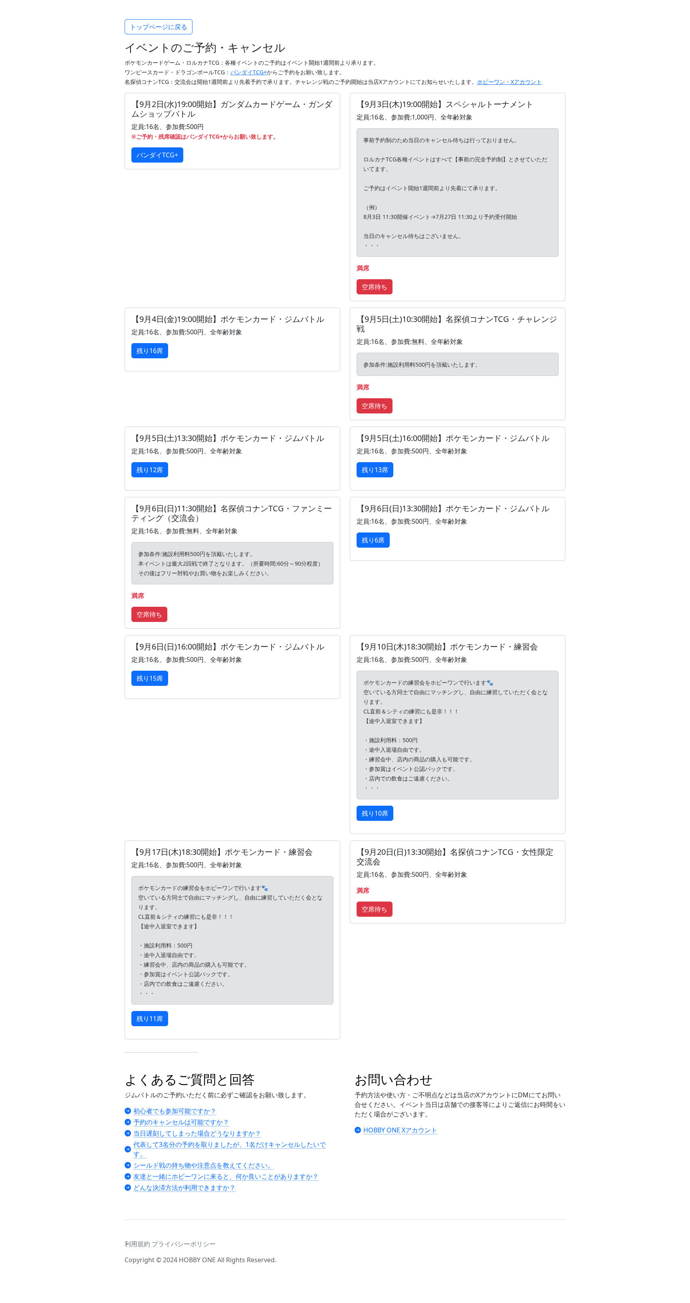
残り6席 (373, 540)
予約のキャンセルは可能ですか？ (181, 1122)
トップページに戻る (158, 26)
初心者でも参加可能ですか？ (174, 1110)
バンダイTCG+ (248, 72)
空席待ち (374, 286)
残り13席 (375, 469)
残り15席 (150, 678)
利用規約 (137, 1243)
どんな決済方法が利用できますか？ (184, 1187)
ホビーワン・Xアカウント (509, 81)
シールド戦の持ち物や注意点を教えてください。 (203, 1165)
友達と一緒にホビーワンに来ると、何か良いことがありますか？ (226, 1176)
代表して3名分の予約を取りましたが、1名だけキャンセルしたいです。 (229, 1149)
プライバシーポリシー (184, 1243)
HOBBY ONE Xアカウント (400, 1130)
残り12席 (150, 469)
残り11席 (150, 1018)
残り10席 (375, 813)
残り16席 (150, 350)
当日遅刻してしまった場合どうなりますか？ (197, 1133)
